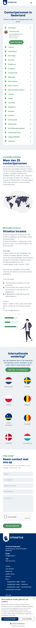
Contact (8, 566)
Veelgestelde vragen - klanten (16, 582)
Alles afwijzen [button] (27, 619)
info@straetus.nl (10, 556)
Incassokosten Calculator (13, 589)
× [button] (34, 598)
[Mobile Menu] (31, 3)
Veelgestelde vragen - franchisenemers (19, 587)
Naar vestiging (16, 42)
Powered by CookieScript (18, 626)
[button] (18, 624)
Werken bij (9, 571)
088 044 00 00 (10, 561)
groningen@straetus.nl (16, 34)
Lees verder (12, 615)
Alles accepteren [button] (10, 619)
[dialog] (18, 612)
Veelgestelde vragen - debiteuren (17, 584)
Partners (8, 576)
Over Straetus (10, 569)
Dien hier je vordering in (18, 370)
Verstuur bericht (12, 526)
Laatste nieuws (10, 574)
